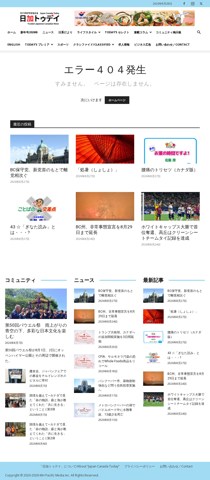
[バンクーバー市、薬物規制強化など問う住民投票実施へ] (84, 386)
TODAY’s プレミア (37, 44)
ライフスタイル (87, 32)
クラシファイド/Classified (91, 44)
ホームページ (117, 100)
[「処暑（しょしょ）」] (105, 149)
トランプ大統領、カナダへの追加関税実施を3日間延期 (116, 336)
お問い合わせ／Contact (173, 44)
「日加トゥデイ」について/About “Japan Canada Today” (79, 466)
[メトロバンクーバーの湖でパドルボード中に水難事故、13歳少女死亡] (84, 410)
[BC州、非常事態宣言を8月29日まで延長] (105, 206)
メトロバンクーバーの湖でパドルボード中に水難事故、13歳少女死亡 (116, 409)
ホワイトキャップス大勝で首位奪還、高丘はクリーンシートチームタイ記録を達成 (169, 232)
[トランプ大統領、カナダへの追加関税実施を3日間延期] (84, 337)
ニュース (48, 32)
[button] (199, 32)
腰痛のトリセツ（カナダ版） (169, 169)
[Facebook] (184, 3)
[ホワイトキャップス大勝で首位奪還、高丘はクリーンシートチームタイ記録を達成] (170, 206)
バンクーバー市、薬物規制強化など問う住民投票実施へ (116, 385)
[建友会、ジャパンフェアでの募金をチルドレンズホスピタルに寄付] (15, 376)
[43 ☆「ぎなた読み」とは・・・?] (39, 206)
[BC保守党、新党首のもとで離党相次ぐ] (39, 149)
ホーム (11, 32)
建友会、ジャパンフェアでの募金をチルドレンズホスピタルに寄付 (47, 375)
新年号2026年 (29, 32)
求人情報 (124, 44)
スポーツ (63, 44)
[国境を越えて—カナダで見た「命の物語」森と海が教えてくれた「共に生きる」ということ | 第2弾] (15, 429)
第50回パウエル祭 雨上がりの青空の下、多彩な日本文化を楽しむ (36, 331)
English (13, 44)
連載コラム (141, 32)
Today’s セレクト (117, 32)
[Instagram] (192, 3)
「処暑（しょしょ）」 (97, 169)
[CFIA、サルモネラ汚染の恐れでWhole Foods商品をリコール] (84, 361)
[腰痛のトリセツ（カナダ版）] (170, 149)
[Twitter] (201, 3)
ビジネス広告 (142, 44)
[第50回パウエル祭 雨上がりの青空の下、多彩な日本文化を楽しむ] (36, 304)
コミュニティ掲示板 (168, 32)
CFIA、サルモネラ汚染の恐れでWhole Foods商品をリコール (116, 361)
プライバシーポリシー (139, 466)
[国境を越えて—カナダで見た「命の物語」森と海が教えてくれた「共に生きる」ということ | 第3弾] (15, 400)
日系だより (65, 32)
